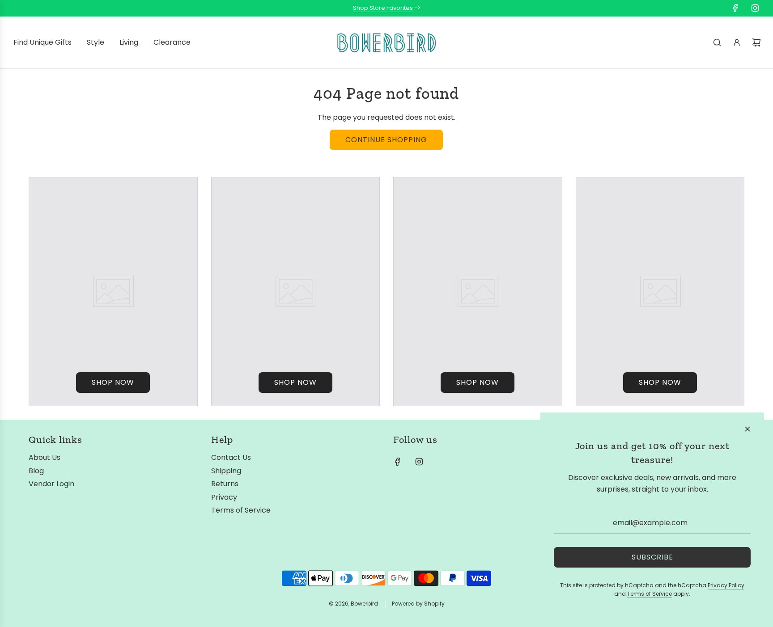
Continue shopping (386, 140)
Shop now (113, 382)
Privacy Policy (726, 585)
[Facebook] (735, 8)
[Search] (717, 42)
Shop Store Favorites (383, 8)
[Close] (747, 429)
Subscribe (652, 557)
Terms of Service (649, 594)
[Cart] (756, 42)
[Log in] (737, 42)
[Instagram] (755, 8)
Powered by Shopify (418, 603)
